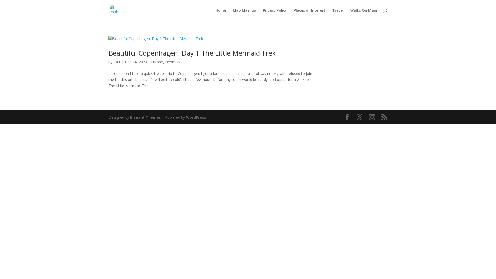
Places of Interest (310, 11)
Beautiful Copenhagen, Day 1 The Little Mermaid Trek (192, 53)
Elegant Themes (145, 117)
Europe (157, 61)
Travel (338, 11)
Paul (117, 61)
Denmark (173, 61)
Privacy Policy (275, 11)
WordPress (196, 117)
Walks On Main (363, 11)
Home (220, 11)
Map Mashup (244, 11)
